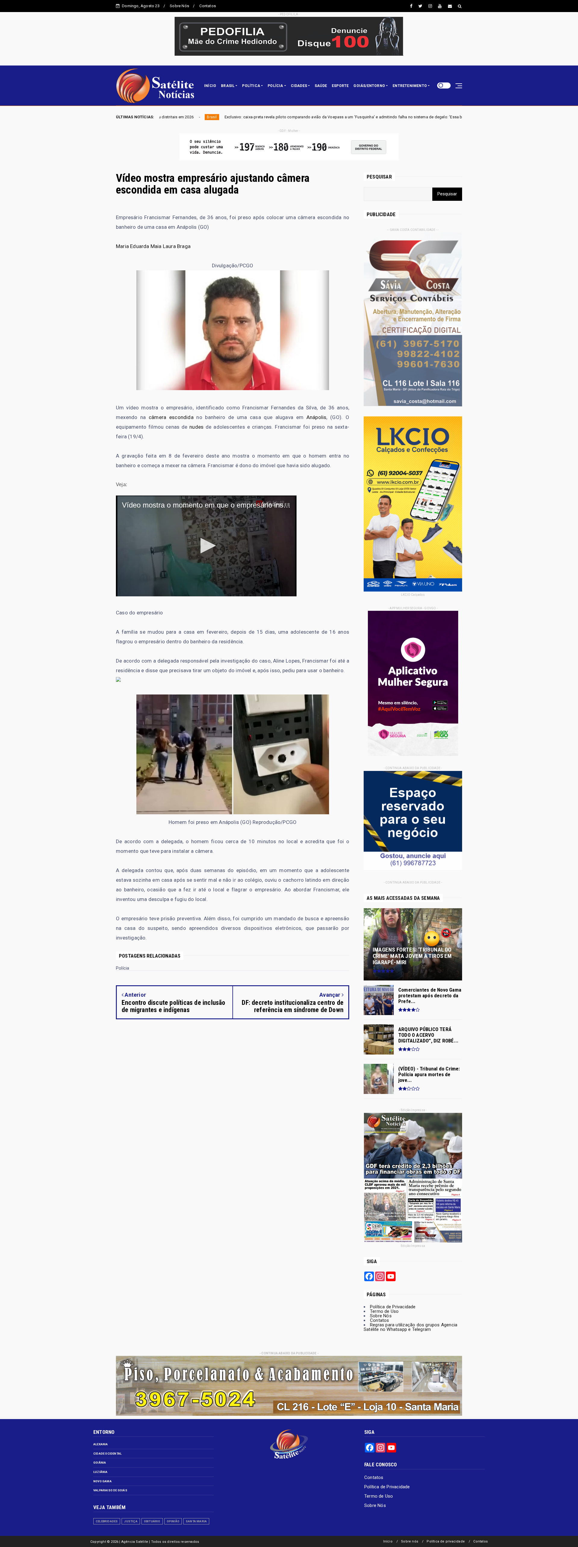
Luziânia (100, 1472)
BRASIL (228, 86)
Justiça (130, 1521)
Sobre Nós (179, 6)
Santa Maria (196, 1521)
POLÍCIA (275, 86)
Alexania (100, 1444)
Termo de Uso (384, 1311)
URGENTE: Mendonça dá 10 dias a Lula (397, 117)
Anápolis (316, 417)
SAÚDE (321, 86)
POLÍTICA (251, 86)
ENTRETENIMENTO (410, 86)
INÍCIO (210, 86)
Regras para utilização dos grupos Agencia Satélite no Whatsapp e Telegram (410, 1327)
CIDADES (299, 86)
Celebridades (107, 1521)
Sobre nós (409, 1541)
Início (388, 1541)
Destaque (454, 117)
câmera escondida (171, 417)
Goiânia (99, 1462)
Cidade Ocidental (107, 1453)
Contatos (207, 6)
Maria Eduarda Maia (139, 246)
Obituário (152, 1521)
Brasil (350, 117)
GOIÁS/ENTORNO (369, 86)
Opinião (173, 1521)
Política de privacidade (446, 1541)
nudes (196, 427)
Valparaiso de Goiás (110, 1490)
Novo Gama (102, 1481)
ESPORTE (340, 86)
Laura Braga (177, 246)
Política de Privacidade (393, 1306)
